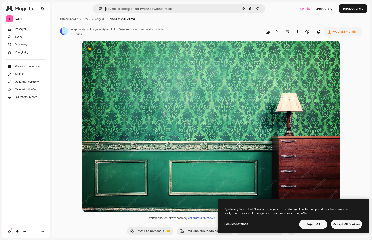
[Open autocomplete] (99, 8)
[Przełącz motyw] (25, 231)
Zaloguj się (324, 9)
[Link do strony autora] (64, 31)
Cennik (305, 9)
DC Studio (76, 34)
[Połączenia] (9, 231)
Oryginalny (112, 49)
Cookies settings (236, 224)
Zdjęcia (99, 19)
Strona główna (69, 19)
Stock (86, 19)
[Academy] (17, 231)
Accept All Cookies (346, 224)
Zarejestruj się (353, 9)
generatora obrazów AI (202, 218)
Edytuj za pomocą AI (147, 232)
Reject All (313, 224)
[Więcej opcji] (297, 31)
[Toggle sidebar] (42, 8)
